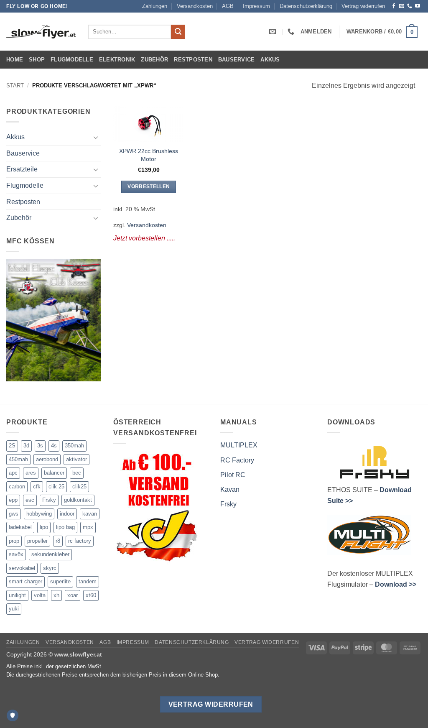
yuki (14, 608)
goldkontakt (78, 500)
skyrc (49, 568)
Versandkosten (195, 6)
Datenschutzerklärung (306, 6)
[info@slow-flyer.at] (273, 31)
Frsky (49, 500)
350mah (74, 445)
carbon (17, 486)
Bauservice (236, 59)
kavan (89, 514)
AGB (228, 6)
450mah (18, 459)
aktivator (76, 459)
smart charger (25, 581)
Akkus (270, 59)
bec (76, 473)
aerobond (47, 459)
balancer (54, 473)
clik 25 (56, 486)
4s (54, 445)
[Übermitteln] (178, 32)
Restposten (193, 59)
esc (29, 500)
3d (26, 445)
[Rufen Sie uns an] (409, 6)
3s (40, 445)
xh (56, 595)
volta (40, 595)
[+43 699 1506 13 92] (292, 31)
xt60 (91, 595)
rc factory (79, 541)
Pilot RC (232, 474)
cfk (37, 486)
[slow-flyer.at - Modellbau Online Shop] (41, 31)
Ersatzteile (22, 169)
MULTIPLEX (238, 445)
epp (13, 500)
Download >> (395, 584)
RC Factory (237, 460)
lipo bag (65, 527)
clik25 (79, 486)
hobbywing (39, 514)
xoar (72, 595)
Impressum (256, 6)
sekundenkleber (50, 554)
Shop (37, 59)
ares (30, 473)
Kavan (229, 489)
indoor (67, 514)
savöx (16, 554)
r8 (58, 541)
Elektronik (117, 59)
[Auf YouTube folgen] (417, 6)
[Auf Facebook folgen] (393, 6)
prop (14, 541)
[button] (316, 31)
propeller (37, 541)
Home (14, 59)
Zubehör (154, 59)
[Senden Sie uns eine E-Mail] (401, 6)
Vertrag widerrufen (363, 6)
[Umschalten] (96, 137)
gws (13, 514)
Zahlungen (154, 6)
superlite (60, 581)
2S (12, 445)
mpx (88, 527)
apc (13, 473)
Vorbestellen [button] (148, 186)
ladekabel (20, 527)
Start (15, 85)
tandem (88, 581)
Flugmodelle (72, 59)
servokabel (22, 568)
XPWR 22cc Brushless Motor (148, 155)
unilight (17, 595)
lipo (44, 527)
